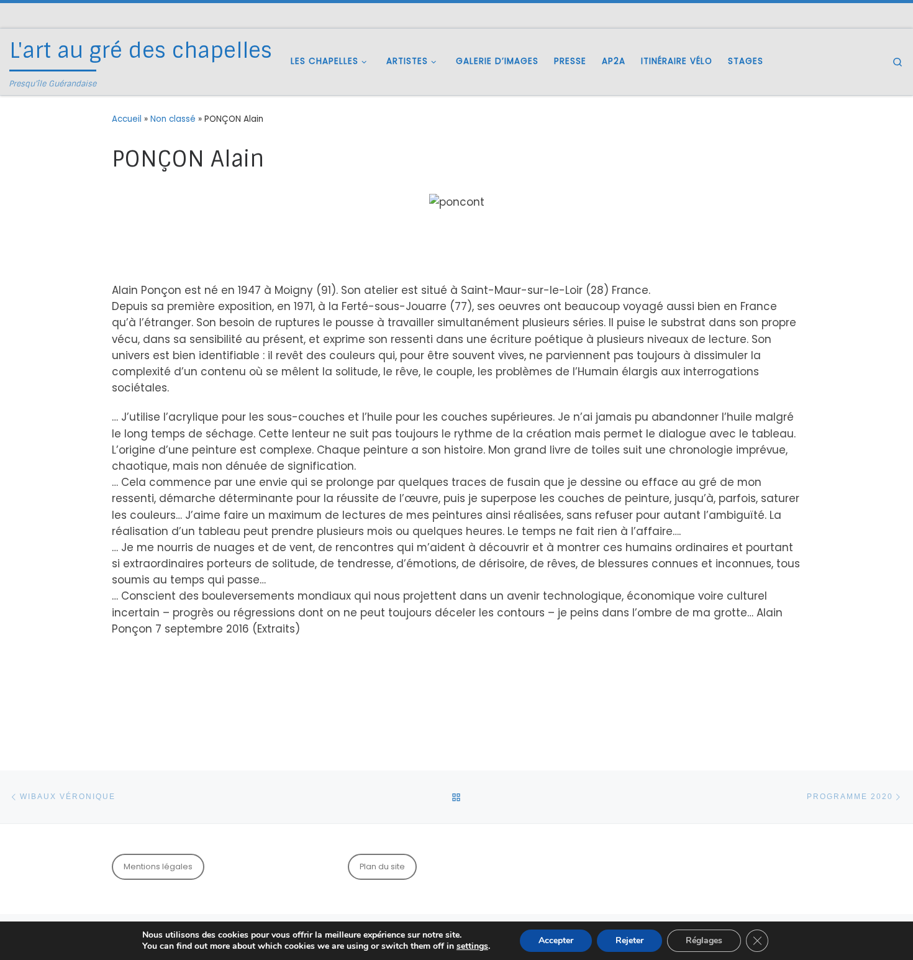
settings (472, 946)
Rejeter (629, 940)
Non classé (173, 119)
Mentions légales (158, 866)
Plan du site (382, 866)
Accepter (555, 940)
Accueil (127, 119)
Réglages (704, 940)
